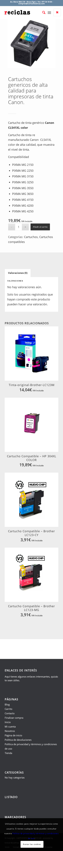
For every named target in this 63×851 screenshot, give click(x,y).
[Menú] (49, 12)
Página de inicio (13, 735)
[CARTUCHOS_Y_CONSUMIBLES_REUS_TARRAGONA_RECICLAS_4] (25, 12)
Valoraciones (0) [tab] (17, 272)
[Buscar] (42, 12)
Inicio (8, 722)
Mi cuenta (10, 726)
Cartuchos (31, 237)
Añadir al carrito (40, 226)
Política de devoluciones (18, 739)
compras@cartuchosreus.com (31, 3)
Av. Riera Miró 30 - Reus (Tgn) (23, 1)
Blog (7, 704)
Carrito (8, 709)
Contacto (10, 713)
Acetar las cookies (32, 844)
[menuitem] (41, 12)
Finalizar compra (14, 717)
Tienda (8, 753)
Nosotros (10, 731)
